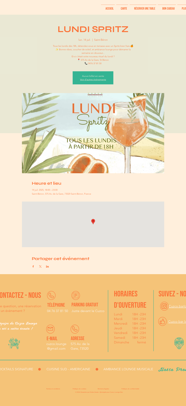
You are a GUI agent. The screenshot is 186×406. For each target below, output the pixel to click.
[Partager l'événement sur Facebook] (33, 266)
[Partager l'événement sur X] (40, 266)
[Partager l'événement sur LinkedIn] (47, 266)
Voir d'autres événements (93, 79)
